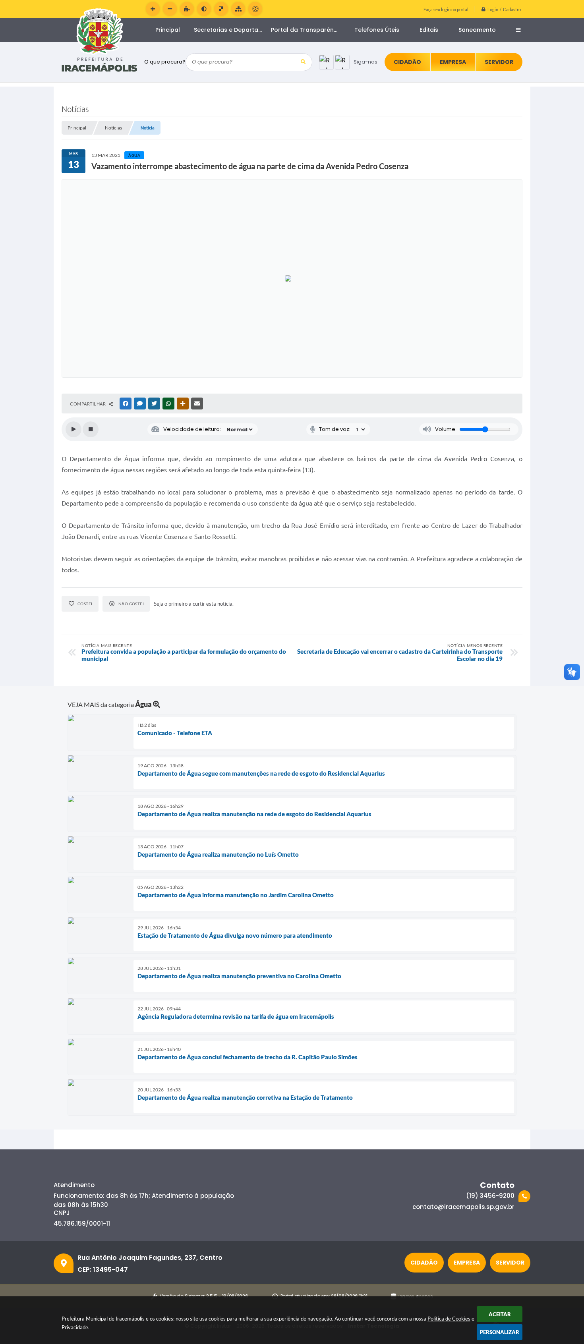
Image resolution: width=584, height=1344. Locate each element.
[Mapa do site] (238, 9)
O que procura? (165, 62)
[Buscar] (303, 62)
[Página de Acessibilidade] (255, 9)
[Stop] (91, 429)
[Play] (73, 429)
